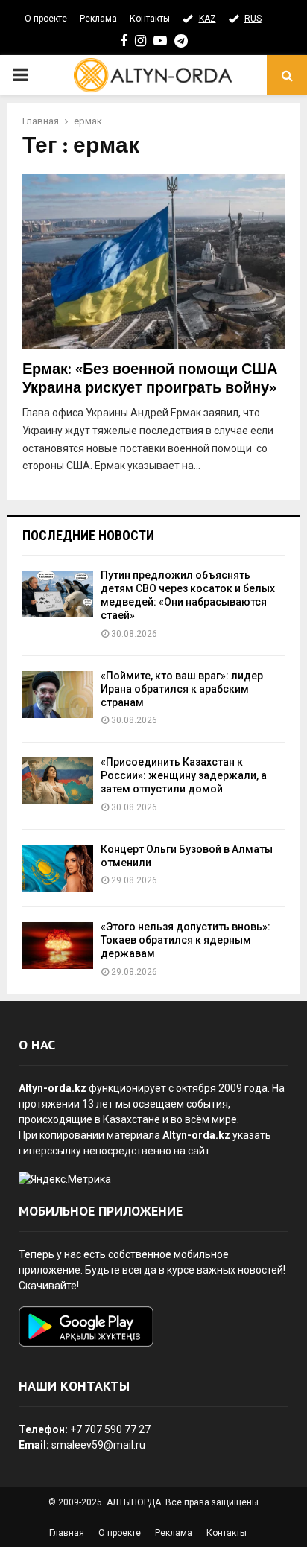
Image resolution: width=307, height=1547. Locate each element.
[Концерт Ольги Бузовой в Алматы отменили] (57, 868)
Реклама (98, 18)
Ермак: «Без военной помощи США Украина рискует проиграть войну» (149, 379)
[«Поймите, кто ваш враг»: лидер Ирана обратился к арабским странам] (57, 694)
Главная (66, 1533)
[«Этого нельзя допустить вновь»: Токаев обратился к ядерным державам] (57, 945)
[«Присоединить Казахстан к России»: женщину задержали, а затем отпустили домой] (57, 780)
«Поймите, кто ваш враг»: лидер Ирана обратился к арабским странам (182, 689)
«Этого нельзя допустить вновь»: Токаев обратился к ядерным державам (185, 940)
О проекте (46, 18)
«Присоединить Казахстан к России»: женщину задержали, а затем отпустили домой (184, 775)
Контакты (150, 18)
